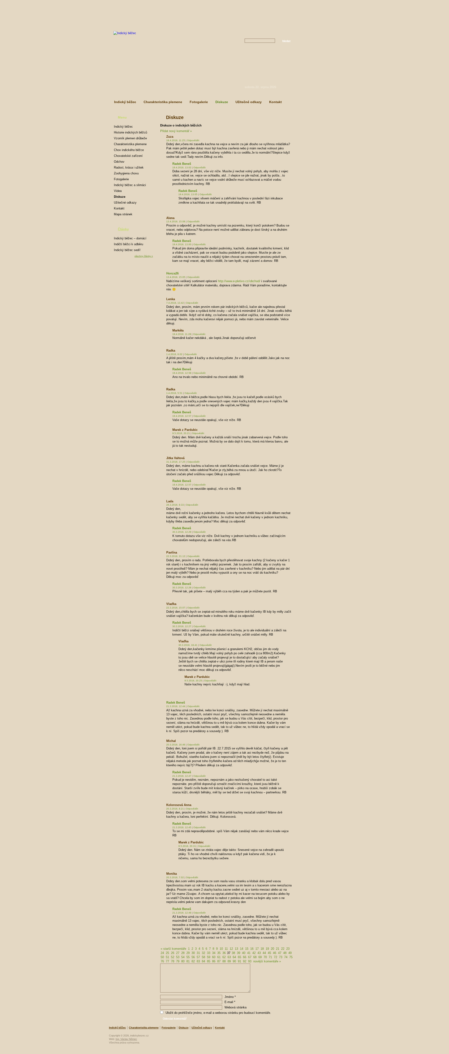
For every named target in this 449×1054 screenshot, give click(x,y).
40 (243, 953)
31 (198, 953)
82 (193, 961)
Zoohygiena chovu (126, 173)
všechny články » (143, 256)
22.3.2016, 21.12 (175, 556)
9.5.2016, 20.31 (187, 846)
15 (246, 948)
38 (233, 953)
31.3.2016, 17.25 (175, 461)
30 (193, 953)
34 (213, 953)
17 (257, 948)
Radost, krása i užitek (129, 167)
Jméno (230, 997)
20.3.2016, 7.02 (175, 877)
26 (172, 953)
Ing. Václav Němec (126, 1039)
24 (162, 953)
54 (183, 957)
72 (275, 957)
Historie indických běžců (130, 132)
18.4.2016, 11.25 (175, 140)
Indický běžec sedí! (127, 250)
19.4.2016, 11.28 (181, 334)
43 (259, 953)
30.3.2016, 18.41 (187, 645)
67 (249, 957)
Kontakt (275, 102)
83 (198, 961)
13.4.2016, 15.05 (175, 277)
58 (203, 957)
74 (285, 957)
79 (177, 961)
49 (290, 953)
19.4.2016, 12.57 (181, 416)
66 (244, 957)
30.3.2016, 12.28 (181, 587)
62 (224, 957)
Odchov (119, 161)
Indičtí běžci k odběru (128, 244)
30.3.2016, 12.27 (181, 626)
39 (238, 953)
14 (241, 948)
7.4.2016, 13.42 (175, 303)
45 (269, 953)
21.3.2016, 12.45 (181, 827)
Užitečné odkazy (248, 102)
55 (188, 957)
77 (167, 961)
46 (274, 953)
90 (234, 961)
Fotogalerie (199, 102)
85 (208, 961)
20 (272, 948)
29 (188, 953)
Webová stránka (235, 1007)
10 (221, 948)
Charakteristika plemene (163, 102)
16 (251, 948)
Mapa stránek (123, 214)
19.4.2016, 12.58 (181, 373)
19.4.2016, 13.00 (181, 244)
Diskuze (221, 102)
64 (234, 957)
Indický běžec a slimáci (130, 185)
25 (167, 953)
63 (229, 957)
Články (123, 229)
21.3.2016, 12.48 (181, 912)
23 (288, 948)
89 (229, 961)
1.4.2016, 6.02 (174, 354)
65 (239, 957)
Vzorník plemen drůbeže (130, 138)
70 (265, 957)
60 (213, 957)
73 (280, 957)
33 (208, 953)
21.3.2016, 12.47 (181, 776)
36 (224, 953)
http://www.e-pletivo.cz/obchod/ (239, 281)
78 (172, 961)
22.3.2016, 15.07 (175, 607)
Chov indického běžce (129, 150)
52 (172, 957)
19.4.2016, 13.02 (181, 167)
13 (236, 948)
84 (203, 961)
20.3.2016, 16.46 (175, 744)
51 (167, 957)
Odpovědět (193, 140)
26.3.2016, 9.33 (175, 505)
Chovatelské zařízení (128, 156)
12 (231, 948)
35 (219, 953)
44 (264, 953)
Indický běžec (125, 102)
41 (248, 953)
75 (291, 957)
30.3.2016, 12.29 (181, 532)
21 (277, 948)
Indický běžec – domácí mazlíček (130, 239)
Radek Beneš (181, 163)
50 (162, 957)
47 (279, 953)
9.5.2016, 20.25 (193, 680)
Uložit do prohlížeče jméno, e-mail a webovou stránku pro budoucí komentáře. (218, 1012)
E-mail (229, 1002)
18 (262, 948)
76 (162, 961)
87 (219, 961)
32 (203, 953)
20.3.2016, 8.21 (175, 808)
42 (254, 953)
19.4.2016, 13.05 (187, 194)
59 (208, 957)
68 (255, 957)
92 (244, 961)
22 (282, 948)
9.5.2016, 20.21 (181, 433)
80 (183, 961)
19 (267, 948)
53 (177, 957)
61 (219, 957)
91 (239, 961)
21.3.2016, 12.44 (175, 706)
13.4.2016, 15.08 (175, 221)
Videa (118, 191)
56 (193, 957)
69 (260, 957)
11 (226, 948)
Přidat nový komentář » (176, 131)
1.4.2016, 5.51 (174, 393)
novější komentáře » (267, 961)
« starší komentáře (173, 948)
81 (188, 961)
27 (177, 953)
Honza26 (172, 273)
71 (270, 957)
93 (249, 961)
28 (183, 953)
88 (224, 961)
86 (213, 961)
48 (284, 953)
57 (198, 957)
